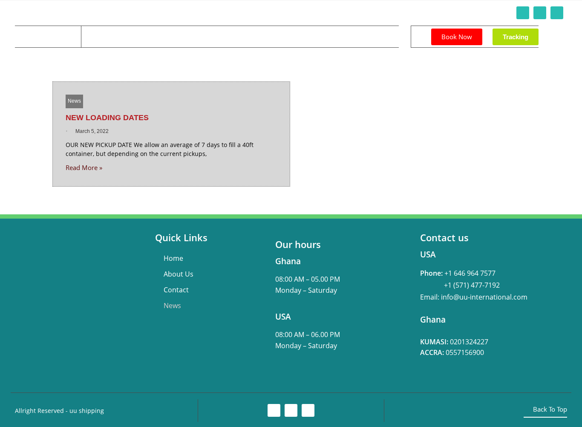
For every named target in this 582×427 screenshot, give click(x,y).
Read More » (84, 167)
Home (98, 36)
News (210, 36)
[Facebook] (522, 12)
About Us (135, 36)
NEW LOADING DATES (107, 117)
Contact (175, 36)
